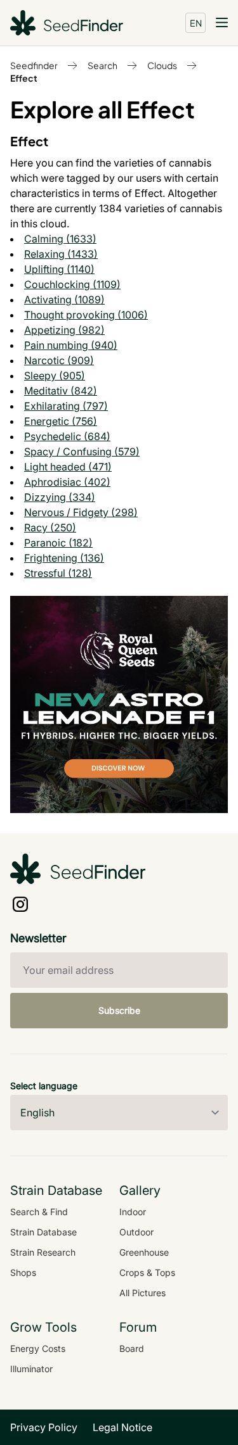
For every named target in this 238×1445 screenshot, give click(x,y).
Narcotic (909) (59, 360)
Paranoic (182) (58, 542)
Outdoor (136, 1232)
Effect (23, 78)
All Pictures (142, 1292)
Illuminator (31, 1368)
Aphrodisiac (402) (67, 482)
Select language (43, 1085)
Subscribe (119, 1010)
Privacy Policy (43, 1427)
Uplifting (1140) (59, 269)
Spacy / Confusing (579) (82, 451)
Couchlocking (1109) (72, 284)
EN (196, 22)
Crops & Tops (147, 1272)
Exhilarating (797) (66, 406)
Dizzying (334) (59, 497)
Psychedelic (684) (67, 436)
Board (131, 1348)
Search (102, 65)
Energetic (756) (60, 421)
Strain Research (43, 1252)
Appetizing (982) (64, 330)
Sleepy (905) (54, 375)
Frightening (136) (64, 558)
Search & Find (39, 1211)
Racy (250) (50, 527)
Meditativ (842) (60, 390)
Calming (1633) (60, 238)
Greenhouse (144, 1252)
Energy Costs (37, 1348)
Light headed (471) (68, 466)
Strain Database (43, 1232)
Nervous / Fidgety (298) (81, 512)
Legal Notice (122, 1427)
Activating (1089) (64, 299)
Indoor (132, 1211)
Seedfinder (34, 65)
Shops (23, 1272)
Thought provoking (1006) (86, 314)
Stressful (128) (58, 573)
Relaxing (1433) (61, 254)
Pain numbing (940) (70, 345)
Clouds (162, 65)
